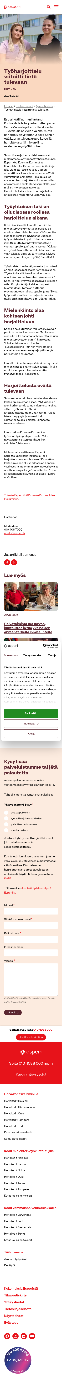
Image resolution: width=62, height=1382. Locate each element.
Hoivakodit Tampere (16, 1120)
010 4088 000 (42, 1030)
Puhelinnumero (13, 947)
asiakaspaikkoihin (20, 813)
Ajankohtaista (44, 106)
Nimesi (9, 905)
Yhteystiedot (14, 1302)
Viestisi (9, 961)
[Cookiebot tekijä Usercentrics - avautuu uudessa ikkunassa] (43, 646)
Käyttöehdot (13, 1316)
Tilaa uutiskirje (15, 1295)
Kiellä (31, 733)
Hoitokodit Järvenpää (17, 1215)
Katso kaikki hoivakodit (18, 1132)
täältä (8, 878)
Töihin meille (13, 1252)
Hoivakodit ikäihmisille (21, 1094)
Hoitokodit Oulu (14, 1177)
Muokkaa (29, 723)
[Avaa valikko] (56, 6)
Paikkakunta (12, 933)
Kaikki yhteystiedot (31, 1074)
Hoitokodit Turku (14, 1183)
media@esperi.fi (14, 533)
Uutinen (10, 89)
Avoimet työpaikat (15, 1259)
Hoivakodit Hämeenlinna (19, 1107)
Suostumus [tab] (11, 655)
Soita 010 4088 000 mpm (31, 1064)
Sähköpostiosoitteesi (18, 919)
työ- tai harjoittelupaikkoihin (26, 819)
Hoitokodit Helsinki (16, 1158)
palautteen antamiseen (24, 824)
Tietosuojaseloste (18, 1309)
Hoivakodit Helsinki (16, 1101)
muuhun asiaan (19, 830)
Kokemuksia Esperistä (21, 1288)
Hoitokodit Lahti (14, 1221)
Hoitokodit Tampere (16, 1189)
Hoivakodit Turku (14, 1126)
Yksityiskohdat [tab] (32, 655)
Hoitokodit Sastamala (17, 1227)
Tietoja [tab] (52, 655)
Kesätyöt (9, 1265)
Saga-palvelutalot (15, 1139)
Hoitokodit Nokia (14, 1170)
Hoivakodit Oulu (14, 1113)
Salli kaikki (31, 713)
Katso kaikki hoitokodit (18, 1196)
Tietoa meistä (24, 106)
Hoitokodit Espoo (15, 1164)
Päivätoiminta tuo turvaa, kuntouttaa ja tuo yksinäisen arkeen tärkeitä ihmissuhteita (28, 628)
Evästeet (11, 1323)
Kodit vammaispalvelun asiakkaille (30, 1208)
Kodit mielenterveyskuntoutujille (29, 1151)
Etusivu (8, 106)
